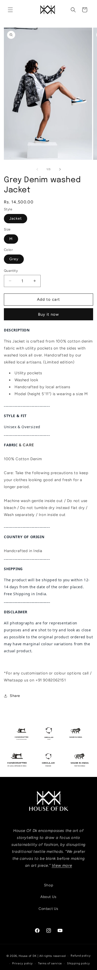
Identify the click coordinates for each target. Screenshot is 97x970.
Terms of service (50, 963)
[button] (10, 9)
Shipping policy (78, 963)
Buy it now (48, 314)
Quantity (11, 271)
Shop (48, 885)
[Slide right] (60, 169)
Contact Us (48, 909)
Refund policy (81, 955)
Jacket (15, 218)
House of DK (28, 956)
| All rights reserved (52, 956)
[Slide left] (37, 169)
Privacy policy (22, 963)
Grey (13, 259)
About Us (48, 897)
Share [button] (15, 696)
